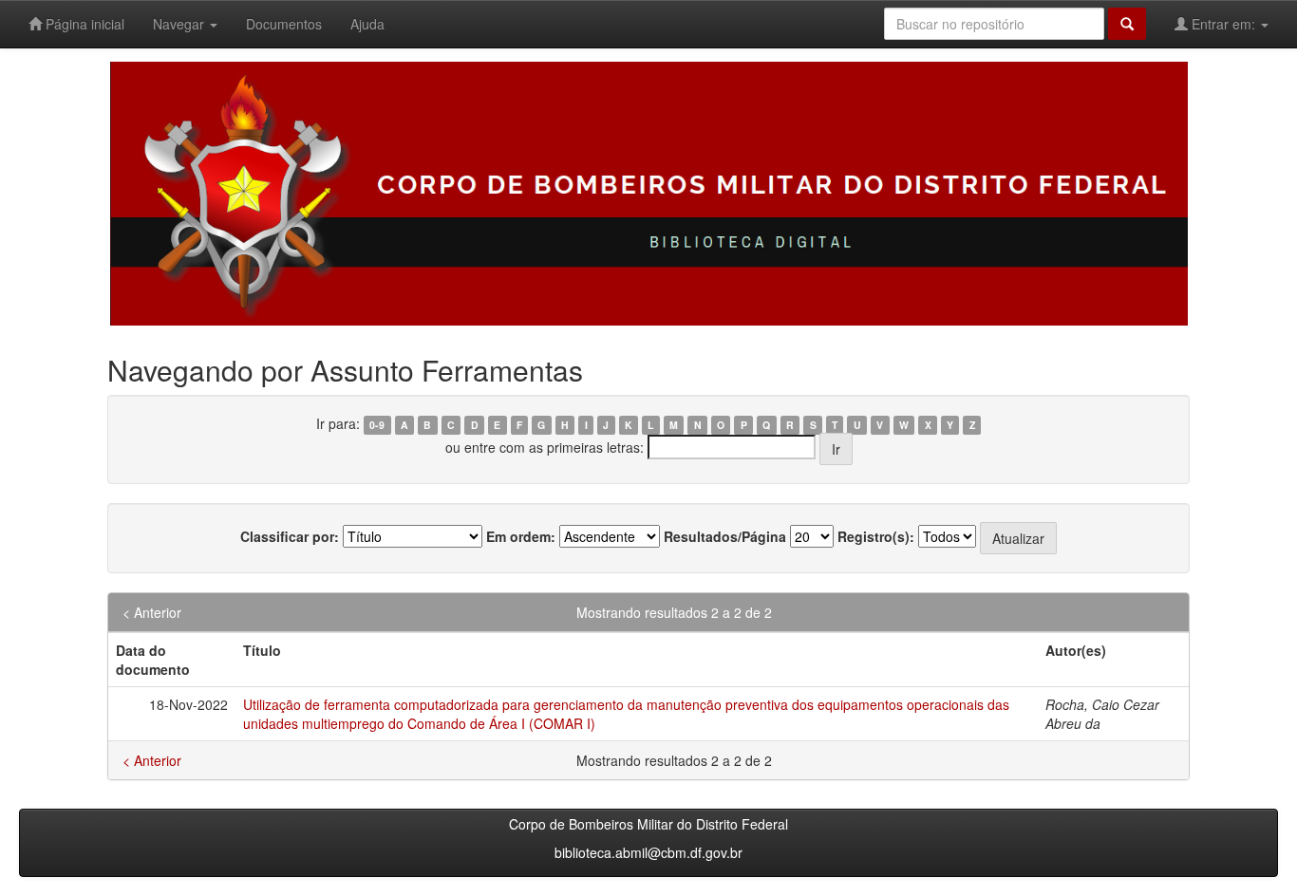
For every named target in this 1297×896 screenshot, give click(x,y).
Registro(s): (875, 536)
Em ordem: (520, 536)
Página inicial (83, 23)
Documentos (284, 23)
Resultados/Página (725, 536)
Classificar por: (289, 536)
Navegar (180, 23)
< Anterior (151, 612)
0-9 (377, 425)
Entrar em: (1223, 23)
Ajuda (367, 23)
